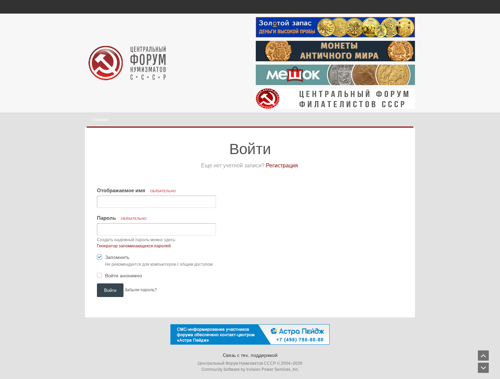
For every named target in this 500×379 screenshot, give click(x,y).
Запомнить (117, 257)
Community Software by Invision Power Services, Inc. (250, 369)
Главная (100, 119)
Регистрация (282, 165)
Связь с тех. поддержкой (250, 354)
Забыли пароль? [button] (140, 289)
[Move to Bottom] (483, 368)
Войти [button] (110, 290)
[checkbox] (99, 258)
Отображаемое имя (136, 190)
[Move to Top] (483, 355)
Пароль (122, 217)
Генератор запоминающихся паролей (134, 245)
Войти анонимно (123, 275)
